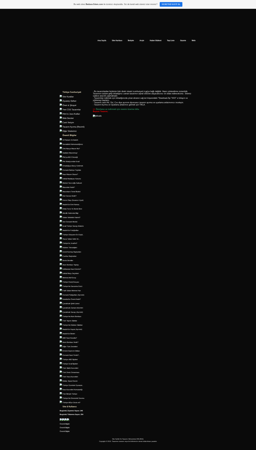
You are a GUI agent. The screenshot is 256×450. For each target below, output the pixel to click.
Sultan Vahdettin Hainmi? (71, 217)
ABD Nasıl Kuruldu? (70, 338)
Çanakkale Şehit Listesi (71, 303)
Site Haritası (117, 40)
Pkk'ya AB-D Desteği (70, 157)
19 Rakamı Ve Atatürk (70, 140)
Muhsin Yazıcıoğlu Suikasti (72, 183)
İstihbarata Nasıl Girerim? (72, 269)
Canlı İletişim (68, 122)
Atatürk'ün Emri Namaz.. (71, 204)
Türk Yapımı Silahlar (70, 321)
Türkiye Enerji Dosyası (71, 282)
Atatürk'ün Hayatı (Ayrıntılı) (72, 329)
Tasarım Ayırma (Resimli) (73, 127)
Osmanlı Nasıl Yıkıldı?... (71, 355)
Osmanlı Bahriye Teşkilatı (72, 170)
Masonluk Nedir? (69, 187)
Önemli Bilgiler (65, 424)
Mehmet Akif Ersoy (69, 278)
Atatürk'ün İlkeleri (69, 334)
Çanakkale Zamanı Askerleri (73, 308)
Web (193, 40)
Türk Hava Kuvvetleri (70, 377)
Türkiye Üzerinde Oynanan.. (73, 385)
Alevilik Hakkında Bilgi (70, 213)
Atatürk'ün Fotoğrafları (71, 230)
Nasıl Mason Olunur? (70, 174)
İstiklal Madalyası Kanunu (72, 179)
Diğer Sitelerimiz (70, 131)
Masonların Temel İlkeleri (71, 191)
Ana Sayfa (101, 40)
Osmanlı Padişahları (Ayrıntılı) (73, 295)
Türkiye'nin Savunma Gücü (72, 286)
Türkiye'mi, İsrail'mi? (70, 243)
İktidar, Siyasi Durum (70, 381)
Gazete (183, 40)
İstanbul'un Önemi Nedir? (72, 299)
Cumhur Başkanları (70, 256)
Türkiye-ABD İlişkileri (70, 359)
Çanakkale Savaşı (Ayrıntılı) (73, 312)
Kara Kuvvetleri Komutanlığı (73, 389)
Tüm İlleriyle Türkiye (70, 394)
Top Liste (171, 40)
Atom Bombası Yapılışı (71, 265)
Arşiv (142, 40)
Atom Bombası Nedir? (70, 342)
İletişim (131, 40)
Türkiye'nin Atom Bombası (72, 316)
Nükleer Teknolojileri (70, 247)
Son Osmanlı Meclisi (70, 222)
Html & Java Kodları (71, 114)
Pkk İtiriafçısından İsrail (71, 161)
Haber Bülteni (155, 40)
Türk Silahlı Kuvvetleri (70, 368)
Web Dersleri (68, 118)
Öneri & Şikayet (69, 105)
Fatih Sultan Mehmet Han (72, 290)
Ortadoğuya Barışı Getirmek (73, 166)
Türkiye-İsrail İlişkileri (70, 364)
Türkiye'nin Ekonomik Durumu (73, 398)
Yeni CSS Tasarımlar (72, 109)
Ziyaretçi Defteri (69, 101)
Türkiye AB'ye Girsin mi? (71, 402)
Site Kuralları (68, 97)
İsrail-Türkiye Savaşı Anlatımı (73, 226)
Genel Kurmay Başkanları (72, 252)
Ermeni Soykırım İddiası (71, 351)
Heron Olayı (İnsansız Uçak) (73, 200)
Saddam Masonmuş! (70, 153)
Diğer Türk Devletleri (70, 346)
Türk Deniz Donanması (71, 372)
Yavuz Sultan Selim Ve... (71, 239)
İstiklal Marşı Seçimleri (71, 273)
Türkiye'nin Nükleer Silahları (73, 325)
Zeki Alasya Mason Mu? (71, 148)
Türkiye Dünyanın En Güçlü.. (73, 235)
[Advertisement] (128, 67)
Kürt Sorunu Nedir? (69, 196)
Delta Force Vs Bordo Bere (72, 209)
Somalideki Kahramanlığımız (73, 144)
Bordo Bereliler (68, 260)
